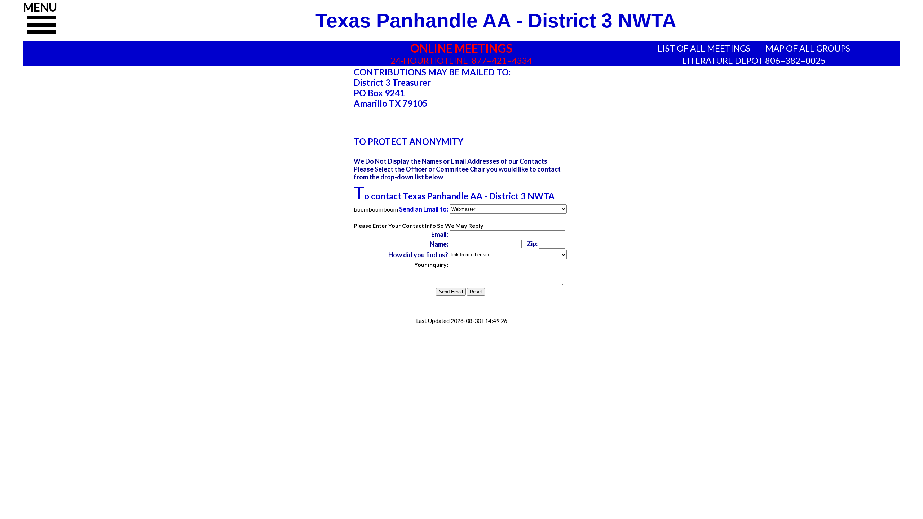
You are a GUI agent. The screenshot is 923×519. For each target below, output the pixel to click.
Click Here (41, 27)
